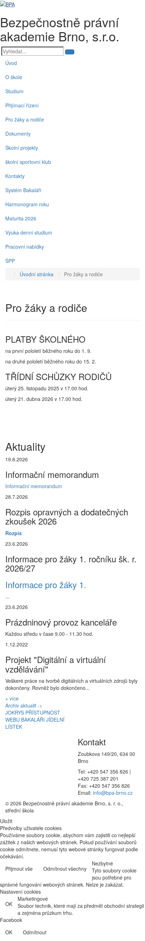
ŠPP (10, 260)
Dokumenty (18, 133)
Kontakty (15, 175)
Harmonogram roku (27, 204)
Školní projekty (21, 147)
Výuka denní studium (28, 232)
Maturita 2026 (20, 218)
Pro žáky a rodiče (24, 119)
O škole (13, 77)
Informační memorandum (33, 486)
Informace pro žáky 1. (45, 584)
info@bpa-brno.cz (113, 792)
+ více (12, 698)
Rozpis (13, 533)
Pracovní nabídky (24, 246)
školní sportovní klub (28, 161)
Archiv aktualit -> (23, 705)
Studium (14, 91)
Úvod (11, 62)
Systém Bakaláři (23, 190)
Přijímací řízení (22, 105)
